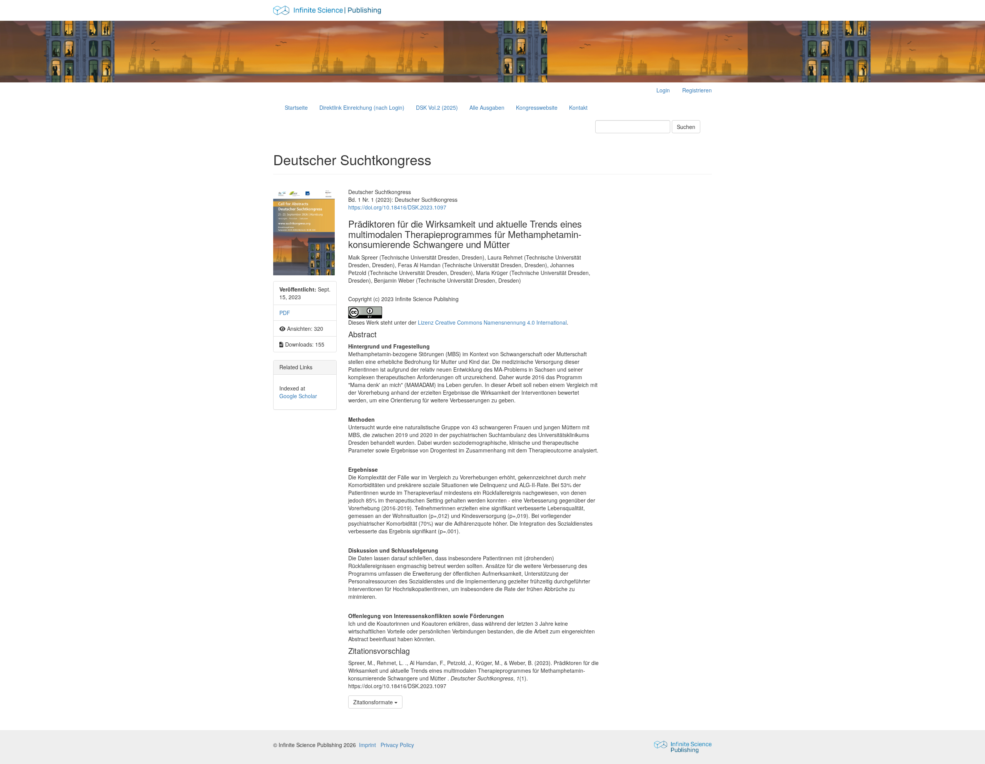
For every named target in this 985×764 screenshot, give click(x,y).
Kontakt (578, 107)
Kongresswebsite (537, 107)
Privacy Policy (397, 745)
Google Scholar (298, 396)
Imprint (367, 745)
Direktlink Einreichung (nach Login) (361, 107)
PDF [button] (284, 313)
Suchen (686, 127)
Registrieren (697, 90)
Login (663, 90)
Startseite (296, 107)
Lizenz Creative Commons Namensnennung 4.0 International (492, 322)
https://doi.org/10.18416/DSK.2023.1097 (397, 207)
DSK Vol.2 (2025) (437, 107)
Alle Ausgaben (486, 107)
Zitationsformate (373, 702)
